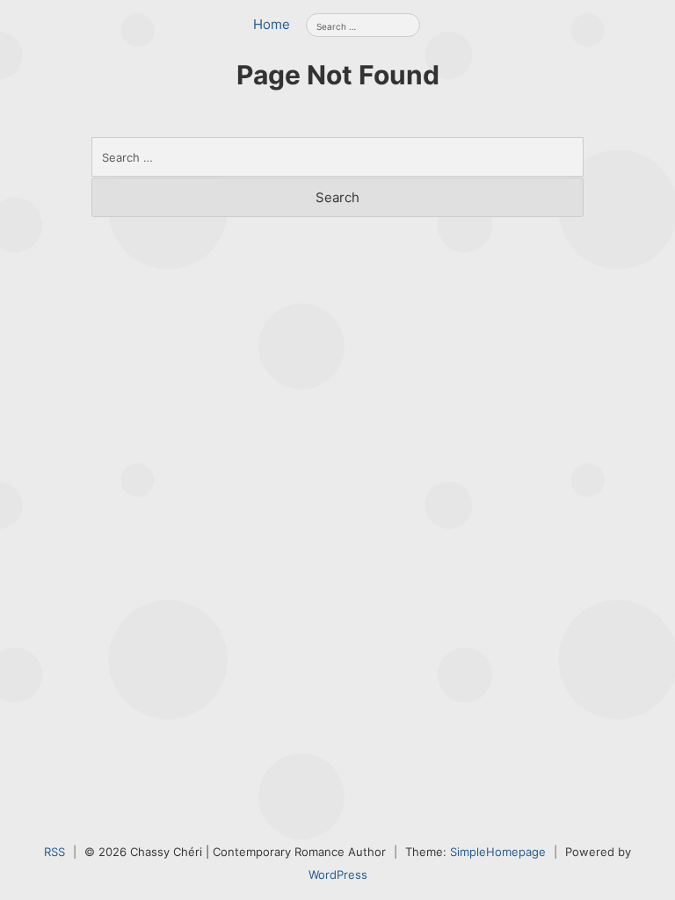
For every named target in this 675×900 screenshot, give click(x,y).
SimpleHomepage (498, 852)
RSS (54, 852)
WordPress (337, 874)
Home (271, 24)
